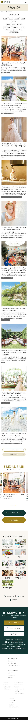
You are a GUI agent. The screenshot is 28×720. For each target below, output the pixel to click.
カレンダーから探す (14, 449)
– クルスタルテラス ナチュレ (14, 665)
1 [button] (11, 505)
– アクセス (11, 698)
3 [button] (15, 505)
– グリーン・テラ (11, 675)
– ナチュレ (10, 677)
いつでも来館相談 (14, 520)
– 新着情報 (17, 691)
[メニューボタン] (25, 2)
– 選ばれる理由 (7, 686)
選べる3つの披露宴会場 (13, 670)
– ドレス (5, 684)
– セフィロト (10, 673)
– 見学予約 (11, 702)
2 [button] (13, 505)
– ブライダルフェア (19, 684)
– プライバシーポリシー (14, 707)
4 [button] (17, 505)
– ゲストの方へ (7, 689)
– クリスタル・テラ (12, 663)
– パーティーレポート (19, 689)
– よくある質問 (12, 700)
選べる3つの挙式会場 (12, 658)
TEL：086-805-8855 (14, 642)
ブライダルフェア (14, 622)
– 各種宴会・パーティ (19, 693)
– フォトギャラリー (19, 682)
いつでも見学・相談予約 (15, 628)
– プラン (16, 686)
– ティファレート (11, 660)
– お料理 (5, 682)
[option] (14, 486)
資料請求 (15, 634)
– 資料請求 (11, 704)
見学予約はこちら (14, 454)
